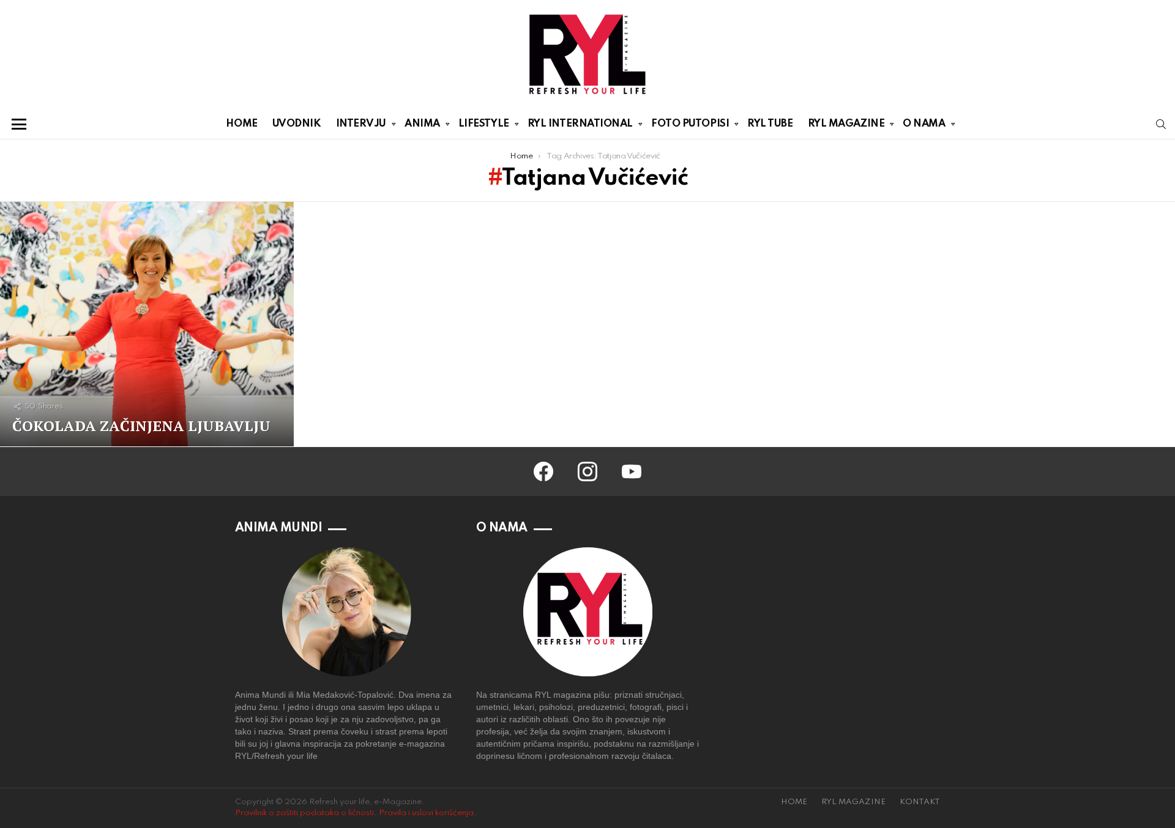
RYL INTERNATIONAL (580, 124)
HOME (241, 124)
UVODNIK (296, 124)
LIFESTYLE (483, 124)
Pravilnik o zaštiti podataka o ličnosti (304, 813)
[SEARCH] (1161, 124)
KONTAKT (920, 802)
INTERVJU (361, 124)
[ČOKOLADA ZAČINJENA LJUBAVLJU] (147, 324)
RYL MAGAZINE (846, 124)
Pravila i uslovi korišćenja (426, 813)
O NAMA (924, 124)
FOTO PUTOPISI (690, 124)
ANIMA (422, 124)
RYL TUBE (770, 124)
